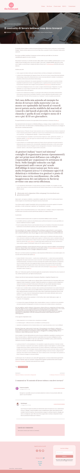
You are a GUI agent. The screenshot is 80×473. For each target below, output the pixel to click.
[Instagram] (37, 451)
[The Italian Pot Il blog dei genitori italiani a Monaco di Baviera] (11, 6)
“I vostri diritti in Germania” (55, 248)
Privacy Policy (11, 468)
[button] (66, 6)
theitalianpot (8, 32)
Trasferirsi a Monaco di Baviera (46, 32)
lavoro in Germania (23, 366)
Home (43, 6)
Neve (5, 471)
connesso (25, 430)
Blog (40, 465)
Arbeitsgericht (48, 84)
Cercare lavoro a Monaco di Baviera (14, 24)
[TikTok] (40, 451)
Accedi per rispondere (59, 388)
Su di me (49, 6)
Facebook (23, 361)
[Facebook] (43, 451)
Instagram (17, 361)
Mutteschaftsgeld (53, 266)
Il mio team (57, 6)
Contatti (40, 463)
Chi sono (40, 461)
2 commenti (22, 32)
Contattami (71, 6)
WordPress (15, 471)
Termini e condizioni (18, 468)
